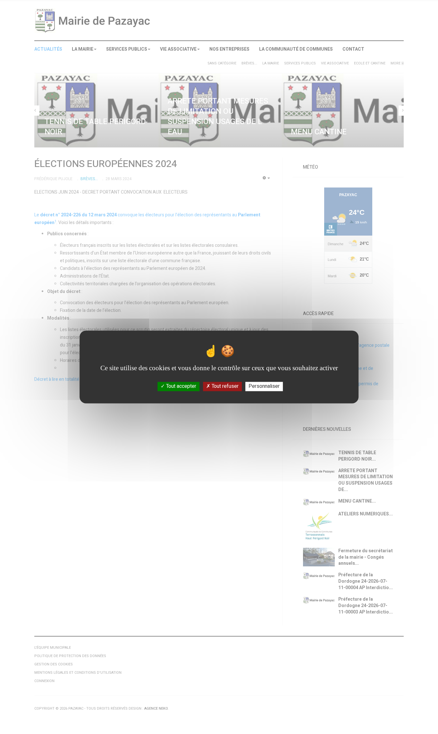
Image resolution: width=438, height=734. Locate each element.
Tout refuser (224, 386)
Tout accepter (180, 386)
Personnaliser (264, 386)
